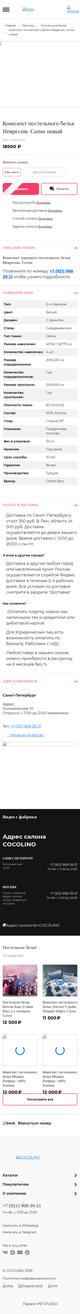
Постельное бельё (53, 25)
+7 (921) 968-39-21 (25, 726)
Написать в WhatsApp (20, 1226)
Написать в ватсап (25, 735)
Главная (10, 25)
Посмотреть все (40, 1099)
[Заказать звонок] (73, 9)
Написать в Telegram (20, 1232)
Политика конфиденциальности (29, 1278)
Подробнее (43, 202)
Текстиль (28, 25)
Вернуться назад (34, 1123)
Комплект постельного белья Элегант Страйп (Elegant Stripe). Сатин (60, 1006)
